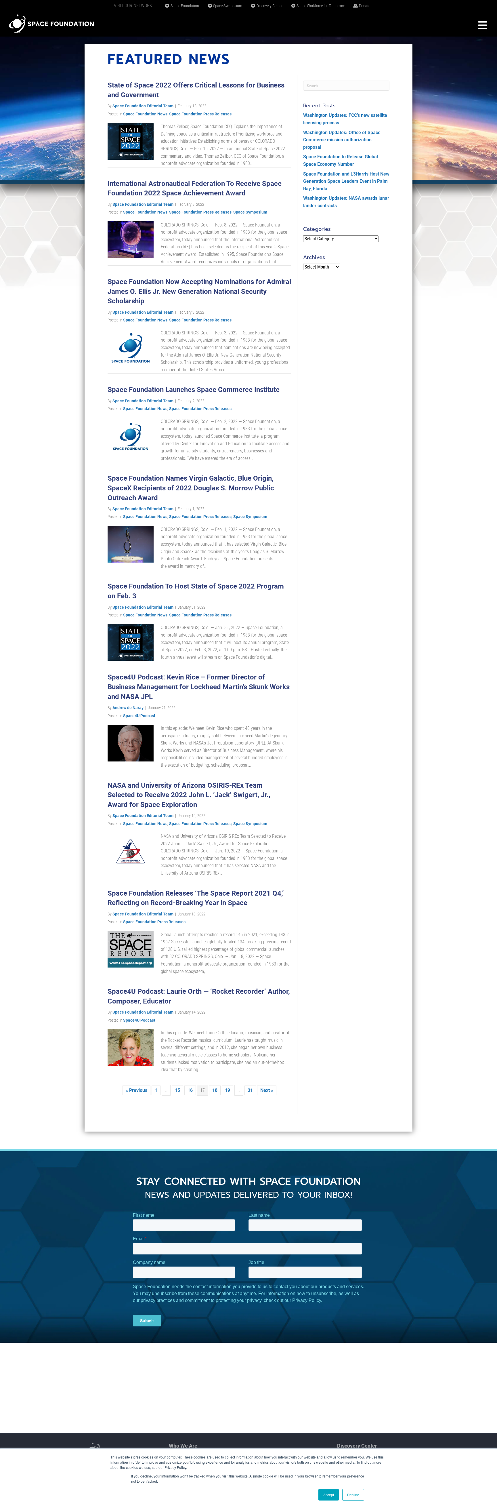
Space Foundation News (145, 114)
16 (190, 1090)
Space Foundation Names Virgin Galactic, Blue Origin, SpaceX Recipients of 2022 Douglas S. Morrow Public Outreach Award (191, 488)
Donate (364, 5)
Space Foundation (184, 5)
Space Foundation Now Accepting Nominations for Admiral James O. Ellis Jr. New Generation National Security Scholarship (199, 291)
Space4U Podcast (139, 715)
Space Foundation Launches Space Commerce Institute (194, 390)
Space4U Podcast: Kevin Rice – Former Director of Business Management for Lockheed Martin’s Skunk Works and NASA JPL (199, 686)
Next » (266, 1090)
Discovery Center (269, 5)
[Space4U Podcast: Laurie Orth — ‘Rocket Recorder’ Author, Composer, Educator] (131, 1047)
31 (250, 1090)
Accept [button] (328, 1494)
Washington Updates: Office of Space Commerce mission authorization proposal (342, 140)
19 (227, 1090)
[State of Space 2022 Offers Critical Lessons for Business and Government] (131, 141)
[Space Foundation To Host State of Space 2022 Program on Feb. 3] (131, 642)
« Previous (136, 1090)
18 (214, 1090)
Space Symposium (227, 5)
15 (177, 1090)
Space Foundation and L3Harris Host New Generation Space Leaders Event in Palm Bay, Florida (346, 181)
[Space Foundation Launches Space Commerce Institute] (131, 436)
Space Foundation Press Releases (200, 114)
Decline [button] (353, 1494)
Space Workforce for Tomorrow (320, 5)
